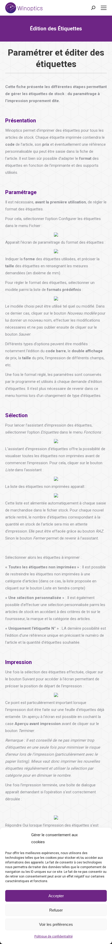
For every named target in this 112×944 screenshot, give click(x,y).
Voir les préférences (56, 924)
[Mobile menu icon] (104, 8)
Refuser (56, 910)
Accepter (56, 896)
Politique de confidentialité (53, 936)
